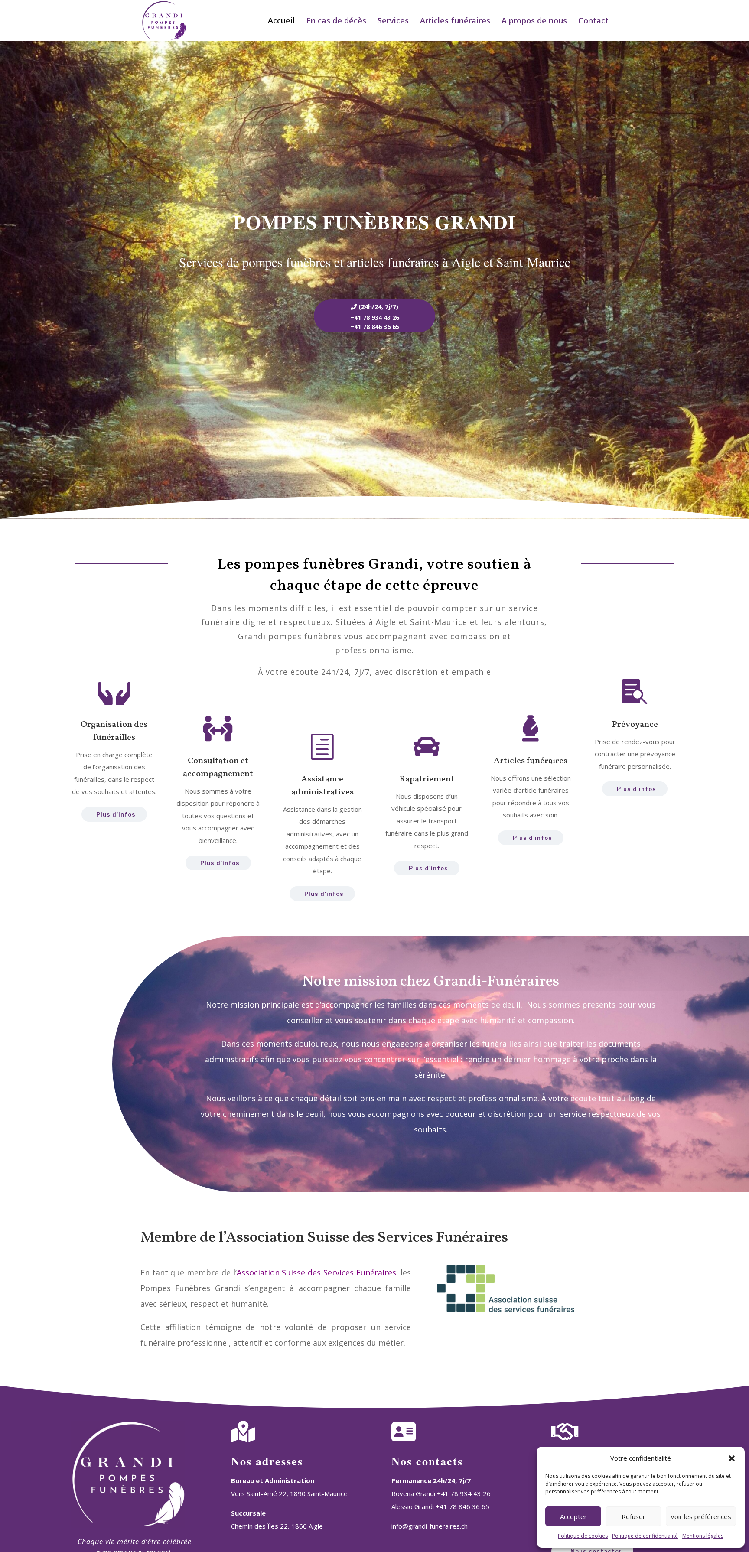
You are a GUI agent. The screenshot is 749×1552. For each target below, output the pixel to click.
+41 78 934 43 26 (374, 317)
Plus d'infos (116, 814)
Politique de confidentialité (645, 1535)
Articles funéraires (455, 21)
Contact (593, 21)
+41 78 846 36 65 (374, 326)
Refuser (633, 1516)
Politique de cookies (583, 1535)
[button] (731, 1458)
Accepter (573, 1516)
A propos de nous (534, 21)
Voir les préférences (701, 1516)
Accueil (281, 21)
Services (393, 21)
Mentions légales (702, 1535)
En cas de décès (336, 21)
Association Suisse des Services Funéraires (316, 1272)
